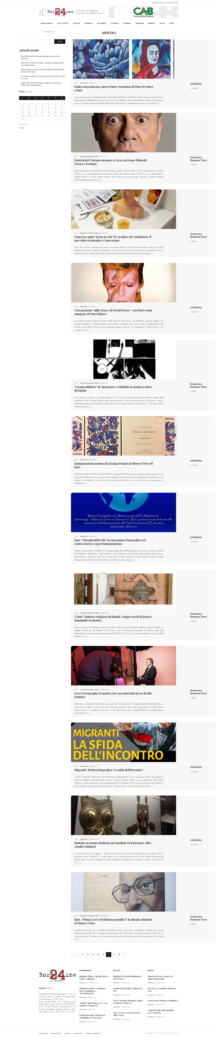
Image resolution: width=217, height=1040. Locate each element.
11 (82, 954)
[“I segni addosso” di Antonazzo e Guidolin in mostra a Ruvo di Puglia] (123, 359)
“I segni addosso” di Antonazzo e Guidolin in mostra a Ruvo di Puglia (113, 388)
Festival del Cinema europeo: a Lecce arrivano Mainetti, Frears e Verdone (110, 162)
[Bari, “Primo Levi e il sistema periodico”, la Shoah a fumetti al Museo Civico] (123, 891)
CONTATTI (67, 1033)
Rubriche (151, 23)
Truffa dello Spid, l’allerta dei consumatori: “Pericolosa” (92, 1016)
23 (62, 112)
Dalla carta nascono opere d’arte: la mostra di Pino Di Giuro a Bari (113, 88)
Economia (127, 23)
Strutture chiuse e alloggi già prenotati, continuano (94, 977)
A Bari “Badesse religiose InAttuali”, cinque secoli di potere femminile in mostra (113, 618)
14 (98, 954)
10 (22, 109)
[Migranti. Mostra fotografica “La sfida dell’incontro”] (123, 742)
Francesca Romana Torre (89, 156)
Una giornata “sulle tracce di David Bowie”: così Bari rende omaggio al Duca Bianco (113, 312)
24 (22, 116)
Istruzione (140, 23)
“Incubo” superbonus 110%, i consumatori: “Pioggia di (93, 1004)
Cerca (59, 41)
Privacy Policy (56, 1033)
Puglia (75, 23)
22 (56, 112)
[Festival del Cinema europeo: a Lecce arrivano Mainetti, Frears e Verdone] (123, 132)
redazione (83, 83)
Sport (171, 23)
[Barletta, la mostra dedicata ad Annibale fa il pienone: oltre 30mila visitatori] (123, 815)
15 (103, 954)
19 (35, 112)
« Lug (21, 127)
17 (114, 954)
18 (119, 954)
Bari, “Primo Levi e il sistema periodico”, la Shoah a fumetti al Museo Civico (113, 921)
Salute (162, 23)
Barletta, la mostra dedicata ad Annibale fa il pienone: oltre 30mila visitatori (113, 844)
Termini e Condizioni (93, 1033)
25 (29, 116)
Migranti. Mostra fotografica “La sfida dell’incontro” (109, 770)
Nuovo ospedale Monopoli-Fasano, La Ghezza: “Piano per (128, 1001)
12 (87, 954)
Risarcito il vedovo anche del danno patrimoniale (160, 977)
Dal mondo (101, 23)
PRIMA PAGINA (43, 1033)
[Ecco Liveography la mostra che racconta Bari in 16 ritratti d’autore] (123, 665)
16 (62, 109)
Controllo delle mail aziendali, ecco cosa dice (161, 1011)
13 (93, 954)
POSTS (195, 88)
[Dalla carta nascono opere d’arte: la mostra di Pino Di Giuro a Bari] (123, 59)
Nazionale (89, 23)
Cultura (114, 23)
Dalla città (61, 23)
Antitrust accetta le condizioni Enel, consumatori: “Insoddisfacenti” (92, 991)
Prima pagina (46, 23)
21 (49, 112)
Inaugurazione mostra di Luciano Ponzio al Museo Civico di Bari (113, 465)
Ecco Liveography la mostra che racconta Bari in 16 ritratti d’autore (113, 695)
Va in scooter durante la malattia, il (163, 1000)
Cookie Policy (78, 1033)
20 (42, 112)
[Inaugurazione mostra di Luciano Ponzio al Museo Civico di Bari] (123, 435)
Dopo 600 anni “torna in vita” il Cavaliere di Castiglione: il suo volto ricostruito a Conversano (112, 238)
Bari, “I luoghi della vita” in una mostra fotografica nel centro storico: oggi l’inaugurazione (110, 542)
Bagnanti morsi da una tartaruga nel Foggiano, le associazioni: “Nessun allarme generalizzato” (41, 84)
